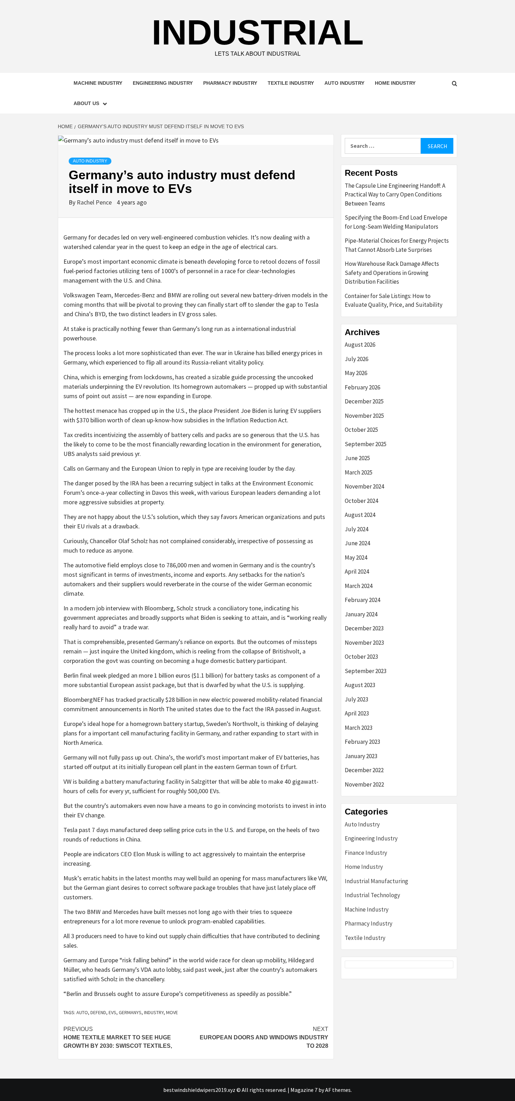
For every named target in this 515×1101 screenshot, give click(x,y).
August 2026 (360, 344)
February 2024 (362, 600)
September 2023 (365, 671)
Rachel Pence (95, 202)
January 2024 (361, 614)
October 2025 (361, 430)
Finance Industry (366, 853)
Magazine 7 (303, 1089)
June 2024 (357, 543)
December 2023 (364, 628)
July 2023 (356, 699)
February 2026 (362, 387)
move (172, 1012)
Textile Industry (291, 83)
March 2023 (358, 728)
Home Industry (395, 83)
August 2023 (360, 685)
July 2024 (356, 529)
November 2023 (364, 642)
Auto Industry (344, 83)
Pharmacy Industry (230, 83)
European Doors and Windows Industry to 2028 (264, 1037)
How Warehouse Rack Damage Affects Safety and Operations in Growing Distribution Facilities (392, 272)
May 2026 (356, 373)
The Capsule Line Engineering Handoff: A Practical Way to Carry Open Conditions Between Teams (395, 194)
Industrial (258, 32)
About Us (86, 103)
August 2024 (360, 515)
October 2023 (361, 656)
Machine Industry (98, 83)
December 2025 (364, 401)
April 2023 (357, 713)
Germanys (130, 1012)
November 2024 (364, 486)
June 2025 (357, 458)
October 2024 (361, 501)
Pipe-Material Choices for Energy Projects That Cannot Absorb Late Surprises (397, 245)
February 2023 (362, 742)
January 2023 (361, 756)
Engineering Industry (163, 83)
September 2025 (365, 444)
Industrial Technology (372, 895)
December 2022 (364, 770)
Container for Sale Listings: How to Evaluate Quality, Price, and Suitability (393, 300)
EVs (112, 1012)
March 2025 (358, 472)
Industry (154, 1012)
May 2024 (356, 557)
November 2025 (364, 416)
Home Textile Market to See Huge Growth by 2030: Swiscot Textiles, (117, 1037)
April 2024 (357, 571)
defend (98, 1012)
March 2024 (358, 586)
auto (82, 1012)
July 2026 (356, 359)
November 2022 (364, 784)
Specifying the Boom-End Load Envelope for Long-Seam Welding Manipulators (396, 222)
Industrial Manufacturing (376, 881)
